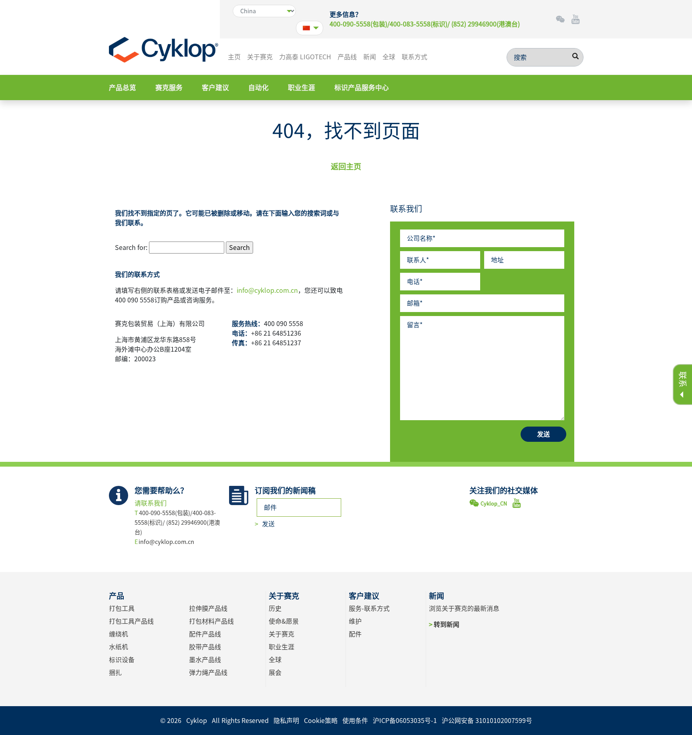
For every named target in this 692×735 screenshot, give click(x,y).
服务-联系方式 (369, 608)
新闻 (369, 57)
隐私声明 (286, 720)
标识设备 (122, 659)
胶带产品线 (205, 647)
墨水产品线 (205, 659)
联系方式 (414, 57)
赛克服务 (169, 87)
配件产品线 (205, 634)
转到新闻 (446, 624)
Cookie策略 (321, 720)
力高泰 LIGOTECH (305, 57)
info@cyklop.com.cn (267, 290)
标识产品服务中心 (361, 87)
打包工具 (122, 608)
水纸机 (118, 647)
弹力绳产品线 (208, 672)
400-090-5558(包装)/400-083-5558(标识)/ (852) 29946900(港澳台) (425, 24)
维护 (355, 621)
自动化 (258, 87)
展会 (275, 672)
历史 (275, 608)
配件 (355, 634)
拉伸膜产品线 (208, 608)
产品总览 (122, 87)
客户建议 (215, 87)
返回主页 (346, 166)
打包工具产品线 (131, 621)
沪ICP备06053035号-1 (405, 720)
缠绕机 (118, 634)
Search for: (131, 247)
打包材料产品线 (211, 621)
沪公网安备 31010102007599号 (487, 720)
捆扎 (115, 672)
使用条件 (355, 720)
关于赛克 (260, 57)
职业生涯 (301, 87)
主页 (234, 57)
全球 (388, 57)
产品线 (347, 57)
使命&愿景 (284, 621)
